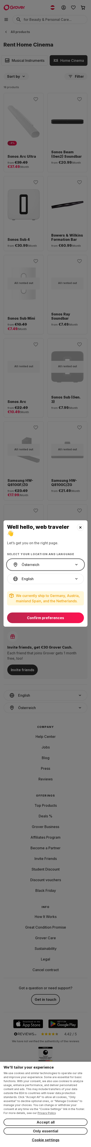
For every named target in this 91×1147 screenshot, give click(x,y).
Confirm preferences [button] (45, 618)
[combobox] (45, 564)
